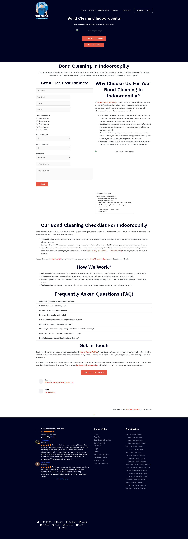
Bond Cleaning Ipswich (135, 440)
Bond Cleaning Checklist (102, 440)
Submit (42, 184)
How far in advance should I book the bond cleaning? (59, 338)
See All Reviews (62, 479)
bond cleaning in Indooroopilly (86, 365)
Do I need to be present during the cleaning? (55, 324)
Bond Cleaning (44, 118)
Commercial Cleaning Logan (137, 474)
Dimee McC (45, 440)
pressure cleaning (116, 251)
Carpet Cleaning (44, 121)
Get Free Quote (103, 10)
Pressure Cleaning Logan (136, 459)
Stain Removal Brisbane (134, 482)
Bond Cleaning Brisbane (98, 259)
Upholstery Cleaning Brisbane (136, 488)
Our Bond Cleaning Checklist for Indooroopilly (112, 205)
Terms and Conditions (132, 409)
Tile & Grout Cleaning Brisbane (136, 485)
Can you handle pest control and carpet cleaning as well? (60, 319)
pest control (102, 251)
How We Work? (103, 207)
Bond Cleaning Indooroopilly (106, 196)
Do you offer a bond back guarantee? (53, 310)
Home (84, 10)
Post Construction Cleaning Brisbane (138, 464)
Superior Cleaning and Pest (52, 429)
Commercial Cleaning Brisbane (136, 470)
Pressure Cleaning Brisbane (135, 455)
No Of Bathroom (42, 144)
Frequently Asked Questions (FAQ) (109, 209)
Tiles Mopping (44, 124)
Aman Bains (45, 463)
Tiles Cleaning (43, 127)
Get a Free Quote (100, 443)
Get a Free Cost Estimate (106, 200)
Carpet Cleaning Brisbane (134, 446)
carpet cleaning (92, 251)
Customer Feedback (101, 463)
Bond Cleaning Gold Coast (137, 443)
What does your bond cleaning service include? (57, 301)
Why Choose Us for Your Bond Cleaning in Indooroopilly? (115, 202)
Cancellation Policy (100, 457)
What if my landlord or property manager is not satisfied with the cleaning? (66, 329)
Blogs (96, 449)
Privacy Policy (99, 460)
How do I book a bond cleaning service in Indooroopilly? (60, 333)
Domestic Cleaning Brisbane (135, 479)
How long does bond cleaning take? (52, 315)
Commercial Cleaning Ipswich (138, 476)
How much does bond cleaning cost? (53, 306)
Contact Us (126, 10)
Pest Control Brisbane (133, 452)
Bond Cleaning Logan (135, 437)
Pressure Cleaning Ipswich (137, 462)
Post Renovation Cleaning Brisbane (138, 467)
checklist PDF (56, 259)
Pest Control (43, 130)
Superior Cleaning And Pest (106, 102)
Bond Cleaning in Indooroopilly (108, 198)
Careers (96, 452)
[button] (143, 10)
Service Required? (43, 115)
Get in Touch (102, 211)
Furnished (40, 154)
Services (115, 10)
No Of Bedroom (42, 135)
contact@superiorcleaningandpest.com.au (59, 382)
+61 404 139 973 (51, 392)
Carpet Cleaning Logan (135, 449)
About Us (92, 10)
